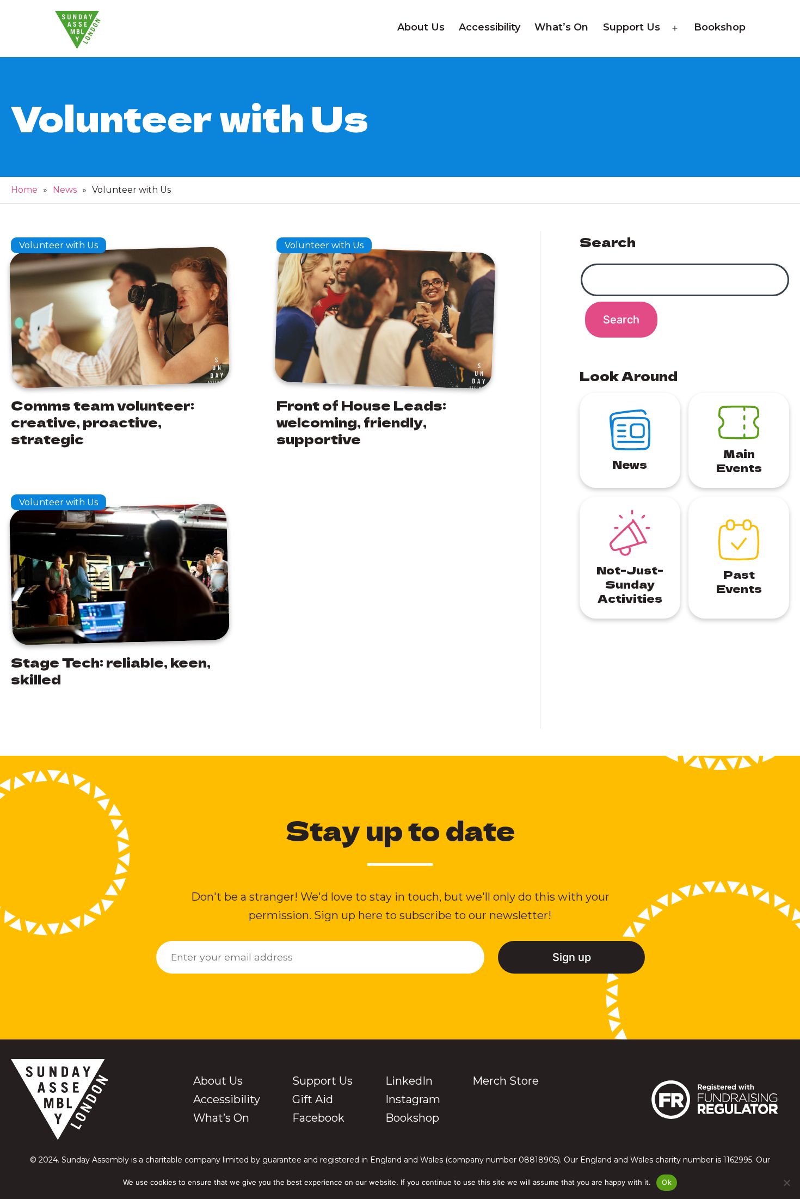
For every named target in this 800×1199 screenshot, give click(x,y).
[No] (786, 1182)
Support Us (631, 27)
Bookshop (720, 27)
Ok (667, 1182)
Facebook (318, 1117)
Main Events (739, 460)
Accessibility (489, 27)
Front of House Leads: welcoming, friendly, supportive (361, 421)
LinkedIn (409, 1080)
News (65, 190)
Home (24, 190)
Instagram (412, 1099)
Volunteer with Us (58, 245)
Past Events (739, 581)
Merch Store (505, 1080)
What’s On (561, 27)
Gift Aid (312, 1099)
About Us (421, 27)
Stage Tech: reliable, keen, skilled (111, 670)
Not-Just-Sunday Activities (629, 584)
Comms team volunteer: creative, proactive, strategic (102, 421)
